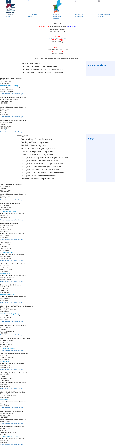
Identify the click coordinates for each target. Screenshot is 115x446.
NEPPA (8, 17)
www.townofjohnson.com (7, 348)
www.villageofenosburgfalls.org (9, 314)
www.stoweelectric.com (7, 294)
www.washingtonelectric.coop (9, 436)
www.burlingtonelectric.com (8, 211)
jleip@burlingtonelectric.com (57, 38)
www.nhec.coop (5, 105)
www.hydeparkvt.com (6, 252)
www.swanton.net (5, 273)
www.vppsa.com (5, 361)
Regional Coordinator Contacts (57, 16)
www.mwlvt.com (5, 400)
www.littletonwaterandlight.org (9, 85)
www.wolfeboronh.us (6, 130)
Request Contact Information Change (11, 93)
